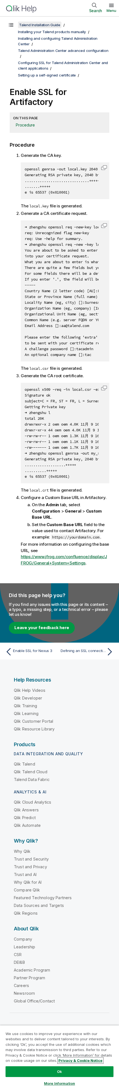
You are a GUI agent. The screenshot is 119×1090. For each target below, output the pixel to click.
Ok (59, 1071)
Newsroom (24, 993)
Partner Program (29, 977)
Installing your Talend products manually (52, 32)
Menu (111, 10)
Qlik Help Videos (30, 690)
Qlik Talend (24, 764)
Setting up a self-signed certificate (47, 75)
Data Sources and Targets (39, 905)
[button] (104, 167)
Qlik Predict (25, 817)
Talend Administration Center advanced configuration (63, 50)
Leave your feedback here (41, 627)
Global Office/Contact (34, 1001)
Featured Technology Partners (43, 897)
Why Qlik (22, 851)
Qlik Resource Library (34, 729)
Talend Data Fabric (32, 779)
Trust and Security (31, 859)
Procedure (25, 125)
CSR (18, 954)
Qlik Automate (27, 825)
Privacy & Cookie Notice (80, 1060)
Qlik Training (25, 705)
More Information (59, 1083)
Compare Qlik (27, 890)
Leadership (24, 946)
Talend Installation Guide (39, 25)
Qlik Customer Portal (33, 721)
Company (23, 939)
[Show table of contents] (11, 25)
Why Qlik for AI (28, 882)
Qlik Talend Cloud (30, 771)
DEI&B (19, 962)
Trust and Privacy (30, 866)
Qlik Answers (26, 809)
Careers (21, 985)
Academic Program (32, 970)
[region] (59, 1057)
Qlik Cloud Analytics (32, 802)
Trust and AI (25, 874)
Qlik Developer (28, 698)
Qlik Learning (26, 713)
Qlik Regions (26, 913)
